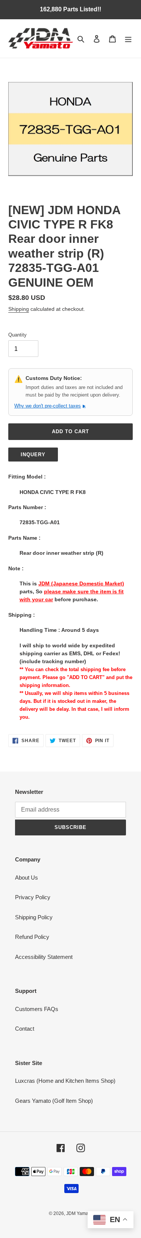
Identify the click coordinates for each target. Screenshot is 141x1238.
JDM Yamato (79, 1213)
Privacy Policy (32, 897)
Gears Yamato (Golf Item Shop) (54, 1101)
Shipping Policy (34, 917)
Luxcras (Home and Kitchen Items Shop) (65, 1080)
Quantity (17, 335)
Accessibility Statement (44, 957)
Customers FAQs (36, 1009)
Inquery (33, 454)
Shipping (18, 309)
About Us (26, 877)
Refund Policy (32, 937)
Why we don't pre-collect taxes (50, 406)
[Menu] (128, 39)
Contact (24, 1028)
